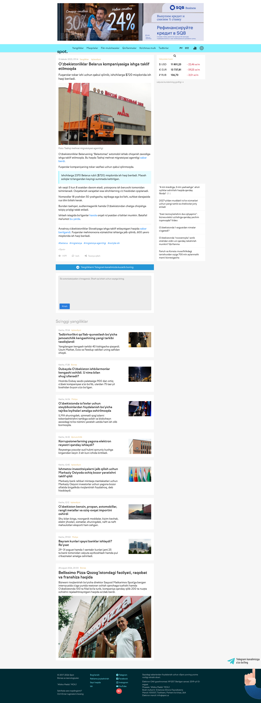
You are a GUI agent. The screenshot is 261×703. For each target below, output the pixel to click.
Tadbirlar (164, 48)
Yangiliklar (78, 48)
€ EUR (163, 69)
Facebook (123, 679)
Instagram (123, 682)
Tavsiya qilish (94, 256)
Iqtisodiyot (76, 330)
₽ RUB (162, 75)
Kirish (64, 306)
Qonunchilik (76, 437)
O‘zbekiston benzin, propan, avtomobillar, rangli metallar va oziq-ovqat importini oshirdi (87, 510)
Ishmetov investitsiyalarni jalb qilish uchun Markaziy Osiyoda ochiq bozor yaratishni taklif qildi (88, 472)
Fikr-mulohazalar (110, 48)
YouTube (122, 686)
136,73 (174, 75)
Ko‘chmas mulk (147, 48)
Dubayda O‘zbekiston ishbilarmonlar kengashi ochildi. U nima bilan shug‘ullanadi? (84, 372)
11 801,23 (176, 64)
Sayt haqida (95, 682)
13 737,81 (176, 69)
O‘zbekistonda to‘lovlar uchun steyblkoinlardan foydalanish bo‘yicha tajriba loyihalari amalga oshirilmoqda (85, 407)
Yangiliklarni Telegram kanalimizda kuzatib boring (106, 267)
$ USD (162, 64)
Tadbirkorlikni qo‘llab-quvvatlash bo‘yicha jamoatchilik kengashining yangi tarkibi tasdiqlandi (87, 338)
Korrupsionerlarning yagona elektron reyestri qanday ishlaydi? (84, 443)
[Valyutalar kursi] (195, 48)
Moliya (74, 399)
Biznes (74, 365)
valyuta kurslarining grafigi (169, 82)
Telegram (122, 675)
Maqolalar (92, 48)
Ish (91, 686)
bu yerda (75, 218)
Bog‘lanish (95, 675)
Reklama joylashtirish (99, 679)
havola (93, 215)
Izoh (77, 256)
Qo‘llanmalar (129, 48)
